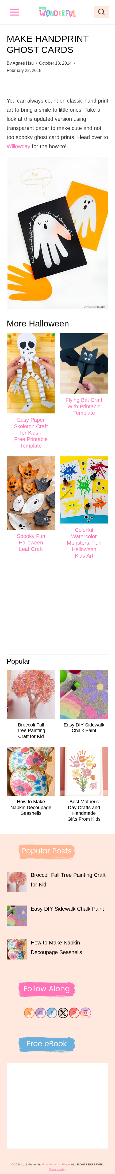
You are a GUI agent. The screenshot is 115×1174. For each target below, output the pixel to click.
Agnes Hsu (23, 63)
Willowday (18, 146)
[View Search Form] (101, 12)
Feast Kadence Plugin (56, 1164)
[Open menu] (14, 12)
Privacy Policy (57, 1169)
